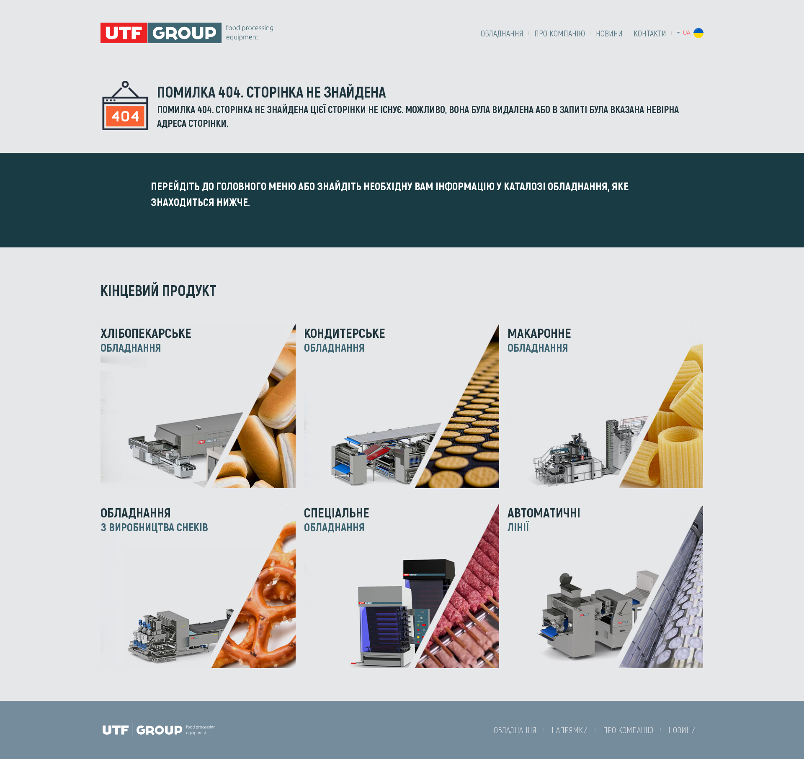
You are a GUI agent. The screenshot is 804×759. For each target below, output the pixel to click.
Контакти (650, 33)
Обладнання (502, 33)
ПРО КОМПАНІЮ (559, 33)
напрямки (569, 730)
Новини (609, 33)
